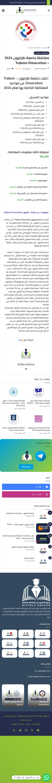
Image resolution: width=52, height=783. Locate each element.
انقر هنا (44, 156)
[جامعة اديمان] (9, 643)
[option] (39, 695)
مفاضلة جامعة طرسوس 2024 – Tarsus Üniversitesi (27, 2)
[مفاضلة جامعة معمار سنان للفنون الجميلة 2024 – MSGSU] (38, 391)
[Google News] (26, 340)
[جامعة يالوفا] (26, 653)
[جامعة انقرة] (26, 634)
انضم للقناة (26, 466)
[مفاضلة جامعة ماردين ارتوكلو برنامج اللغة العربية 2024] (38, 418)
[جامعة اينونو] (9, 653)
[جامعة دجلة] (42, 653)
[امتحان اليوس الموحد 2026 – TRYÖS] (43, 528)
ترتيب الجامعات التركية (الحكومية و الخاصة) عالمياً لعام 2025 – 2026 (18, 537)
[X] (32, 730)
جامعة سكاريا (29, 558)
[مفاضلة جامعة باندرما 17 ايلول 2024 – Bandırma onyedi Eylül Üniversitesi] (13, 391)
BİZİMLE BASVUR (40, 68)
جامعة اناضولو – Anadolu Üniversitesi (20, 513)
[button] (46, 777)
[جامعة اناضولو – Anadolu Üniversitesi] (43, 516)
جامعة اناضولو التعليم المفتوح (23, 547)
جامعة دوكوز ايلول (15, 704)
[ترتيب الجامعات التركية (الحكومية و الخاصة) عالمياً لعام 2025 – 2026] (43, 539)
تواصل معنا (37, 723)
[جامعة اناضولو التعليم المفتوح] (43, 550)
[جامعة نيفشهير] (9, 634)
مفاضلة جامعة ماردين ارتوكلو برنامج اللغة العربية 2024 (39, 429)
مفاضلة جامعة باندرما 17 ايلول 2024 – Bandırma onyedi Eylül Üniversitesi (13, 403)
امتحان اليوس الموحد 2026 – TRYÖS (20, 524)
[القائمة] (3, 11)
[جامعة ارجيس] (42, 634)
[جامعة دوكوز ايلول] (13, 695)
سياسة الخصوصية (17, 723)
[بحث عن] (49, 11)
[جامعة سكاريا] (43, 561)
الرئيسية (45, 47)
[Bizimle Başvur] (26, 10)
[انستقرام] (26, 730)
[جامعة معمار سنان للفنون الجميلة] (39, 695)
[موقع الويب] (26, 368)
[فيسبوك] (38, 730)
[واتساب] (14, 730)
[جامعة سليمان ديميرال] (42, 643)
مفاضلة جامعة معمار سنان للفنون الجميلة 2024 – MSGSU (38, 402)
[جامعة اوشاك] (26, 643)
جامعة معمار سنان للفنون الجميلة (41, 703)
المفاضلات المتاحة (34, 47)
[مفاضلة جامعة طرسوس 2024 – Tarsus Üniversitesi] (13, 418)
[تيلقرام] (20, 730)
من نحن (28, 723)
